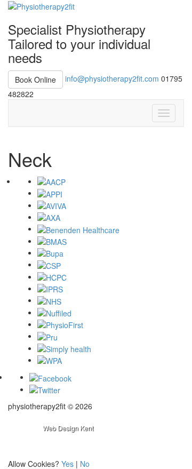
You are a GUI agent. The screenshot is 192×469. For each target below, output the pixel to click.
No (85, 463)
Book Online (35, 79)
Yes (67, 463)
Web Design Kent (68, 427)
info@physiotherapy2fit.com (112, 78)
